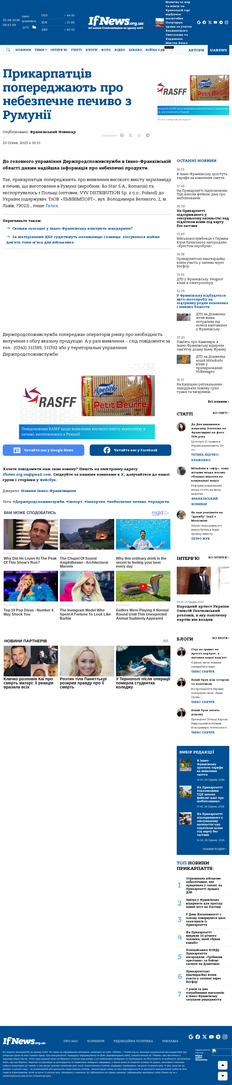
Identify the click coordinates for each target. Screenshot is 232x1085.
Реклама (170, 1041)
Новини (23, 50)
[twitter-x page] (210, 22)
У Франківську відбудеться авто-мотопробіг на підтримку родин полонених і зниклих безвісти (202, 301)
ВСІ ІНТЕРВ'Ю (218, 557)
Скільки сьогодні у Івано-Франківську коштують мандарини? (72, 228)
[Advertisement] (87, 294)
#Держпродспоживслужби (38, 502)
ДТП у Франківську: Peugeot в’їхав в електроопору (200, 281)
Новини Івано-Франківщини (48, 491)
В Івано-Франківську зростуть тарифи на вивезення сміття (202, 176)
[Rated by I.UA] (222, 1052)
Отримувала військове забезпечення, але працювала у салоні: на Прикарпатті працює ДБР (204, 885)
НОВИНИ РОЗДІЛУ (215, 849)
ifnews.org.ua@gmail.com (27, 474)
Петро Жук (200, 538)
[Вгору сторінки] (222, 1065)
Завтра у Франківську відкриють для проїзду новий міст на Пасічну (204, 903)
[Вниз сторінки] (222, 1076)
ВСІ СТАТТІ (221, 413)
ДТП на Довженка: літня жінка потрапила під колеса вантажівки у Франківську (211, 321)
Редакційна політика (133, 1041)
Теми (39, 50)
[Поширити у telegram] (148, 135)
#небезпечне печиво (126, 502)
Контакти (95, 1041)
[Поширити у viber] (139, 135)
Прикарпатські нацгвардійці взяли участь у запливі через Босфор (201, 262)
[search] (8, 50)
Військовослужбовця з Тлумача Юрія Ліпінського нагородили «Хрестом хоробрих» (202, 242)
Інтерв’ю (59, 50)
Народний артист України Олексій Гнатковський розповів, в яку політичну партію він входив (203, 613)
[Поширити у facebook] (122, 135)
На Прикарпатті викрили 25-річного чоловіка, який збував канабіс (203, 937)
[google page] (199, 22)
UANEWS (218, 50)
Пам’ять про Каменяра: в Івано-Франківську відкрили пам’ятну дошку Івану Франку (201, 345)
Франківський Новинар (53, 132)
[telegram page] (221, 22)
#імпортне (94, 502)
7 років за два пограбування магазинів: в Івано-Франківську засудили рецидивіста (205, 994)
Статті (76, 50)
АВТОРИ (196, 50)
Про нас (70, 1041)
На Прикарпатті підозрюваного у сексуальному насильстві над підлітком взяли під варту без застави (203, 218)
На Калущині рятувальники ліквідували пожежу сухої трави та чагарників (199, 388)
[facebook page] (204, 22)
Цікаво (135, 50)
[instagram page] (226, 22)
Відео (119, 50)
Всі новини (218, 402)
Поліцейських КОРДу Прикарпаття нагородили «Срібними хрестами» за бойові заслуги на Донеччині (204, 957)
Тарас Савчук (203, 671)
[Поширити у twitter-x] (130, 135)
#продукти (158, 502)
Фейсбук (48, 480)
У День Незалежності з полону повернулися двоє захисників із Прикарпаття (205, 919)
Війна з (159, 49)
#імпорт (74, 502)
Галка (52, 205)
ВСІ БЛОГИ (220, 638)
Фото (106, 50)
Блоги (91, 50)
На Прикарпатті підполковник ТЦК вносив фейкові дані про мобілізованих (202, 194)
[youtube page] (215, 22)
